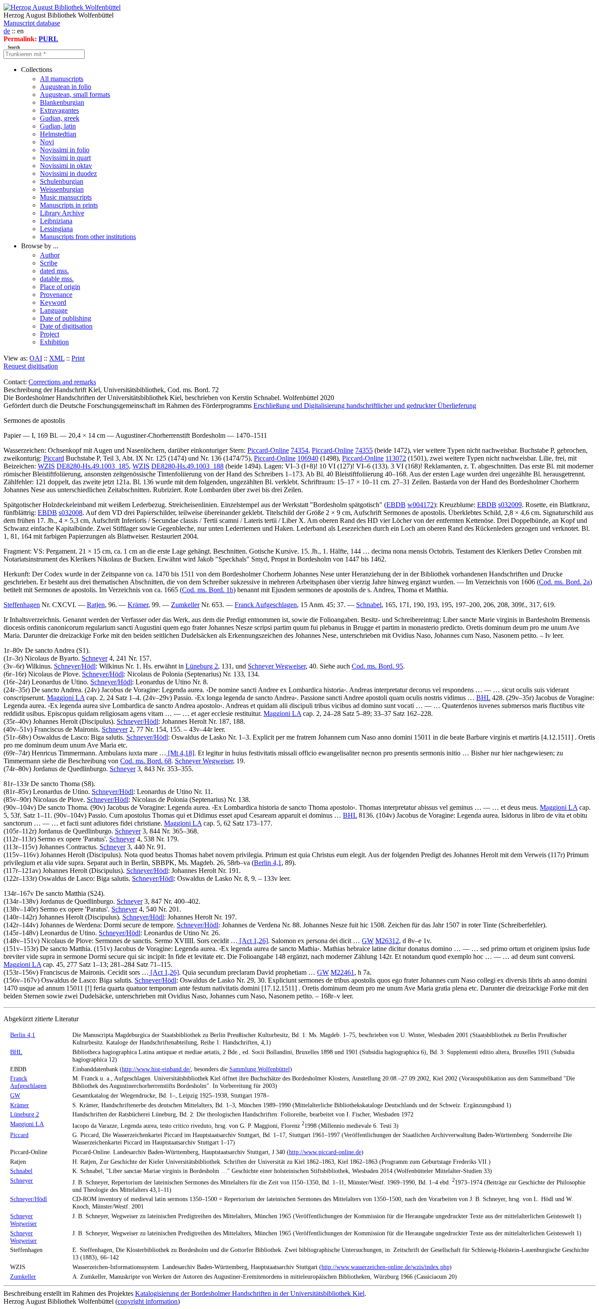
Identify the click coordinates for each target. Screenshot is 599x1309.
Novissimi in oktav (66, 165)
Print (78, 358)
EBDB (396, 504)
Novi (47, 142)
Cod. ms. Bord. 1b (207, 590)
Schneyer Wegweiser (277, 666)
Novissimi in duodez (68, 173)
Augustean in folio (65, 86)
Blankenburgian (62, 102)
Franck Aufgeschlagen (266, 604)
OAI (35, 358)
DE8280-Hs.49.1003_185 (93, 466)
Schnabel (369, 604)
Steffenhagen (22, 604)
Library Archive (62, 213)
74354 (299, 450)
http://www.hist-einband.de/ (156, 1069)
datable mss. (57, 279)
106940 (307, 458)
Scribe (48, 263)
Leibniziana (56, 221)
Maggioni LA (66, 697)
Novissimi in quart (65, 157)
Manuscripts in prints (69, 205)
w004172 (420, 504)
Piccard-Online (268, 450)
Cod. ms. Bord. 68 (145, 761)
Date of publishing (65, 318)
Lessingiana (56, 228)
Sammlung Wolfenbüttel (259, 1069)
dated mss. (54, 271)
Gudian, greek (59, 118)
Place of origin (60, 286)
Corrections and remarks (62, 382)
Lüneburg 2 (201, 666)
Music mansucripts (66, 197)
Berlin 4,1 (268, 862)
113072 (395, 458)
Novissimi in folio (64, 150)
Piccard (53, 458)
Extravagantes (59, 110)
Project (49, 334)
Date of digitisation (66, 326)
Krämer (138, 604)
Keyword (53, 302)
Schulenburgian (61, 181)
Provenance (56, 294)
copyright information (148, 1301)
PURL (48, 39)
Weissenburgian (62, 189)
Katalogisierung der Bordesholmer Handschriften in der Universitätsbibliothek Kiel (249, 1293)
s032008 (70, 512)
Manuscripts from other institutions (88, 236)
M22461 (342, 972)
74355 (364, 450)
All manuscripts (61, 78)
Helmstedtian (58, 134)
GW (368, 940)
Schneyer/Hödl (75, 666)
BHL (483, 697)
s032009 (510, 504)
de (7, 31)
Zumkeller (185, 604)
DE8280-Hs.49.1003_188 (187, 466)
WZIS (46, 466)
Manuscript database (32, 23)
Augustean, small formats (75, 94)
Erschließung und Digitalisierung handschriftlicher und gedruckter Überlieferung (364, 405)
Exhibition (54, 342)
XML (56, 358)
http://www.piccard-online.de (325, 1151)
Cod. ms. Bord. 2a (564, 582)
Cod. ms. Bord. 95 (377, 666)
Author (50, 255)
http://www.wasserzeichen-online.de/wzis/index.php (385, 1266)
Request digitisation (31, 366)
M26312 (387, 940)
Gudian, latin (58, 126)
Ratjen (96, 604)
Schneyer (94, 658)
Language (54, 310)
